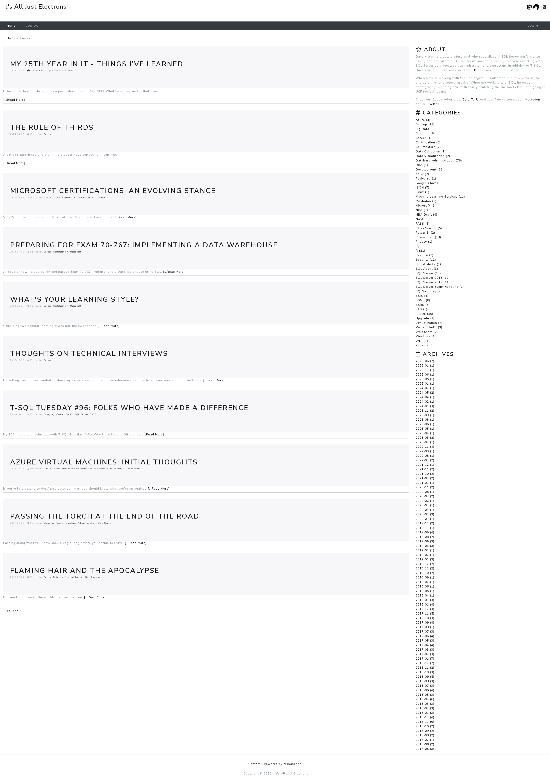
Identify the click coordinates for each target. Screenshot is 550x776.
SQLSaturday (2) (429, 291)
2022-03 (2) (425, 460)
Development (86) (430, 169)
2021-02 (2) (425, 478)
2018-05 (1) (425, 591)
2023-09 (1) (425, 415)
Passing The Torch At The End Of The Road (104, 516)
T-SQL (94, 414)
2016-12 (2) (425, 663)
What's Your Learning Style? (74, 299)
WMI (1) (422, 341)
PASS (69, 414)
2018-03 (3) (425, 600)
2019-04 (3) (425, 546)
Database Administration (77, 468)
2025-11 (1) (425, 370)
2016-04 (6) (425, 699)
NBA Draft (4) (426, 215)
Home (11, 25)
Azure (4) (423, 120)
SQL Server (99, 197)
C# (474, 70)
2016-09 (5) (425, 677)
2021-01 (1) (425, 483)
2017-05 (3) (425, 641)
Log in (533, 25)
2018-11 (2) (425, 568)
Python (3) (424, 246)
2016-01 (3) (425, 713)
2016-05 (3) (425, 695)
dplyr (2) (422, 174)
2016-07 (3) (425, 686)
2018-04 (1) (425, 595)
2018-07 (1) (425, 582)
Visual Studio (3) (429, 327)
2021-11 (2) (425, 469)
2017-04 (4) (425, 645)
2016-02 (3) (425, 708)
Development (93, 577)
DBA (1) (422, 165)
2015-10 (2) (425, 726)
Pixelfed (433, 104)
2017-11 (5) (425, 614)
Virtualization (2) (429, 323)
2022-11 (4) (425, 447)
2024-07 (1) (425, 388)
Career (69, 70)
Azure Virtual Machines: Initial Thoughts (104, 462)
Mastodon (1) (426, 201)
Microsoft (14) (427, 206)
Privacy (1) (424, 242)
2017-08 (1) (425, 627)
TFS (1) (421, 309)
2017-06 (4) (425, 636)
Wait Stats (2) (427, 332)
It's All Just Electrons (35, 7)
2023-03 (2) (425, 438)
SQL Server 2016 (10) (433, 278)
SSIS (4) (422, 296)
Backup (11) (425, 124)
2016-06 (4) (425, 690)
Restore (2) (424, 255)
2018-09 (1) (425, 577)
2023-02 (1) (425, 442)
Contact (33, 25)
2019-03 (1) (425, 550)
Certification (69, 197)
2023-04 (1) (425, 433)
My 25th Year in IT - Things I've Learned (96, 64)
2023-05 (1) (425, 429)
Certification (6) (428, 142)
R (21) (420, 251)
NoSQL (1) (424, 219)
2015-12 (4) (425, 717)
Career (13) (425, 138)
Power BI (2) (425, 233)
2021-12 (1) (425, 465)
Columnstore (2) (428, 147)
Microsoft (84, 197)
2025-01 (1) (425, 384)
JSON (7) (422, 188)
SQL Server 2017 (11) (433, 282)
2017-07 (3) (425, 632)
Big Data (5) (425, 129)
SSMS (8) (423, 300)
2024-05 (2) (425, 393)
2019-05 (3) (425, 541)
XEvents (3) (425, 345)
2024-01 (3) (425, 406)
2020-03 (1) (425, 510)
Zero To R (470, 99)
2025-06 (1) (425, 375)
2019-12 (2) (425, 523)
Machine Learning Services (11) (440, 197)
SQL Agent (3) (427, 269)
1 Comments (38, 70)
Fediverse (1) (426, 179)
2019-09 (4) (425, 532)
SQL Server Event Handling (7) (440, 287)
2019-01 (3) (425, 559)
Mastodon (532, 99)
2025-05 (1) (425, 379)
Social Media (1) (428, 264)
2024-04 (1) (425, 397)
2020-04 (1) (425, 505)
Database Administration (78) (439, 160)
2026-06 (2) (425, 361)
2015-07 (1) (425, 740)
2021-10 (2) (425, 474)
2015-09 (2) (425, 731)
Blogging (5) (425, 133)
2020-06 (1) (425, 501)
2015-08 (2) (425, 735)
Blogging (49, 414)
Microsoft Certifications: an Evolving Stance (113, 190)
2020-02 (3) (425, 514)
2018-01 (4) (425, 605)
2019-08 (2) (425, 537)
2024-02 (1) (425, 402)
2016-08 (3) (425, 681)
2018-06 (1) (425, 586)
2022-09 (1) (425, 451)
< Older (12, 611)
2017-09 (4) (425, 623)
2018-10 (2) (425, 573)
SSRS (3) (423, 305)
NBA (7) (422, 210)
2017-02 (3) (425, 654)
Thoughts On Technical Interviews (89, 353)
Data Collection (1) (431, 151)
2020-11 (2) (425, 487)
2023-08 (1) (425, 420)
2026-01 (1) (425, 366)
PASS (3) (422, 224)
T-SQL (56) (424, 314)
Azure (47, 197)
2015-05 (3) (425, 749)
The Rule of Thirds (52, 127)
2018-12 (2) (425, 564)
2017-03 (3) (425, 650)
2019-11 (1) (425, 528)
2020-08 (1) (425, 492)
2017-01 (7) (425, 659)
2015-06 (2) (425, 744)
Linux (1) (422, 192)
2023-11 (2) (425, 411)
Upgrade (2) (425, 318)
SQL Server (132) (429, 273)
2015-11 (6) (425, 722)
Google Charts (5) (430, 183)
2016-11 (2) (425, 668)
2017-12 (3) (425, 609)
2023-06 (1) (425, 424)
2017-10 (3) (425, 618)
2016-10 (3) (425, 672)
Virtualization (131, 468)
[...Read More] (14, 100)
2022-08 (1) (425, 456)
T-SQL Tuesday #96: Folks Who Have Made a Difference (129, 407)
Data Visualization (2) (433, 156)
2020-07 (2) (425, 496)
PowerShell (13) (428, 237)
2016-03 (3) (425, 704)
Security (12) (426, 260)
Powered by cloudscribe (283, 764)
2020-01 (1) (425, 519)
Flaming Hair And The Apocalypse (84, 570)
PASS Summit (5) (429, 228)
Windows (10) (427, 336)
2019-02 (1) (425, 555)
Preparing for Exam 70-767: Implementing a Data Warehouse (144, 245)
